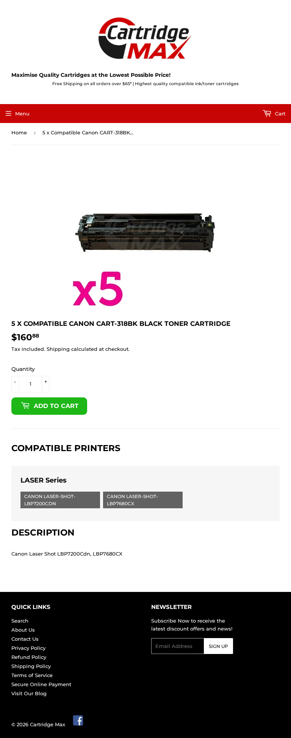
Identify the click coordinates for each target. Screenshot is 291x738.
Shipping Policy (31, 666)
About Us (23, 630)
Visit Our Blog (29, 693)
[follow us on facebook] (78, 724)
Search (19, 621)
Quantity (23, 369)
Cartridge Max (47, 724)
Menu (22, 114)
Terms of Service (32, 675)
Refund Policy (28, 657)
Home (19, 132)
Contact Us (25, 639)
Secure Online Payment (41, 684)
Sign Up (218, 646)
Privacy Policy (28, 648)
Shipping (58, 349)
